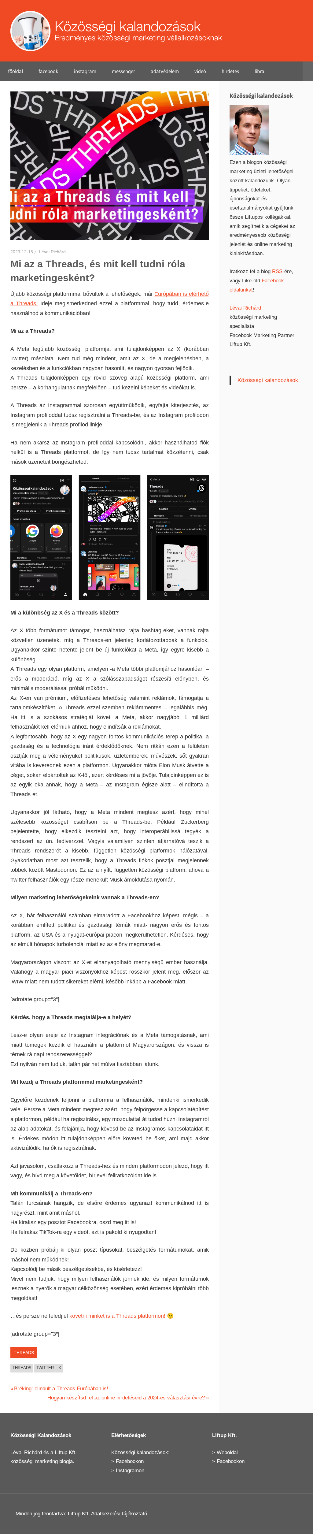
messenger (123, 71)
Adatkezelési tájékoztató (119, 1514)
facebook (48, 71)
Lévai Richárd (52, 251)
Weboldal (227, 1452)
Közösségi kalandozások (268, 380)
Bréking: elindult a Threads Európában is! (61, 1388)
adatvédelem (165, 71)
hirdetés (230, 71)
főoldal (15, 71)
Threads (24, 1352)
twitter (45, 1367)
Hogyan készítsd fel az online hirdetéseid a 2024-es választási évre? (126, 1398)
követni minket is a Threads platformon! (117, 1316)
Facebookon (130, 1461)
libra (259, 71)
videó (200, 71)
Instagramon (130, 1470)
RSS (277, 271)
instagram (85, 71)
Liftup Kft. (66, 1452)
